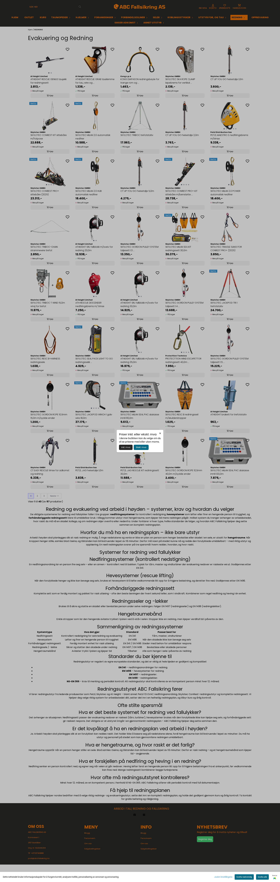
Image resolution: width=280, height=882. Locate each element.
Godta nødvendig (244, 877)
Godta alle (262, 877)
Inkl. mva (125, 447)
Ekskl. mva (141, 447)
